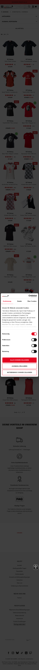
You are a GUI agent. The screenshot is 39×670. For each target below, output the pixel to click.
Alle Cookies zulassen (19, 360)
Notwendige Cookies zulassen (19, 372)
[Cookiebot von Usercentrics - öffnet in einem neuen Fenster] (28, 296)
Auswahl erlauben (19, 366)
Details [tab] (19, 301)
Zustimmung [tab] (7, 301)
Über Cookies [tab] (32, 301)
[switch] (34, 339)
